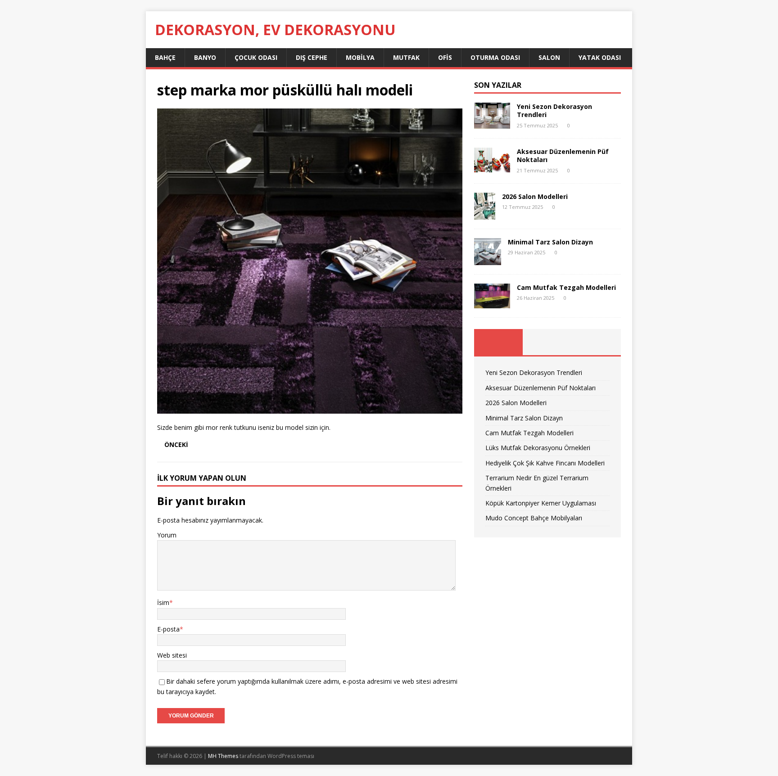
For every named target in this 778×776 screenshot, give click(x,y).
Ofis (445, 57)
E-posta (168, 629)
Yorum (166, 535)
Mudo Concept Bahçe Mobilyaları (533, 518)
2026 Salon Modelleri (535, 196)
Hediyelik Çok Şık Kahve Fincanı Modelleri (545, 463)
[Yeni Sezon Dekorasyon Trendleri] (492, 123)
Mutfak (406, 57)
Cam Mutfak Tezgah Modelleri (566, 287)
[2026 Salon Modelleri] (484, 214)
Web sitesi (172, 655)
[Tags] (547, 342)
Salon (549, 57)
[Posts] (498, 342)
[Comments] (596, 342)
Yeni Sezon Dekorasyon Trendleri (554, 110)
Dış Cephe (311, 57)
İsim (163, 602)
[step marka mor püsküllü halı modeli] (309, 408)
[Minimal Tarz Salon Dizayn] (487, 259)
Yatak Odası (600, 57)
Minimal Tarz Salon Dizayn (550, 242)
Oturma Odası (495, 57)
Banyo (205, 57)
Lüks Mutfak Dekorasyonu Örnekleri (537, 447)
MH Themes (223, 756)
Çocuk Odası (256, 57)
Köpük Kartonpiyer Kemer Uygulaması (540, 503)
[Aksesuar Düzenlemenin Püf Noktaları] (492, 167)
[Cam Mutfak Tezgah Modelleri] (492, 303)
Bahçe (165, 57)
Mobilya (360, 57)
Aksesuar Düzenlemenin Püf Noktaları (563, 155)
